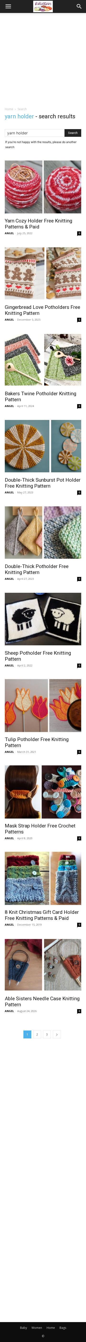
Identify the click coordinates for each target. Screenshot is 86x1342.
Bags (62, 1328)
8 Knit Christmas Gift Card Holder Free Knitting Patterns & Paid (42, 915)
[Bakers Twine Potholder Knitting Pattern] (43, 360)
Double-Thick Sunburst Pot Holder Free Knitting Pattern (43, 483)
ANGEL (9, 233)
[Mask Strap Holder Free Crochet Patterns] (43, 792)
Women (37, 1328)
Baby (23, 1328)
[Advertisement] (43, 58)
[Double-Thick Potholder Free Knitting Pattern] (43, 532)
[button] (8, 6)
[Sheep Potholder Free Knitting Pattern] (43, 619)
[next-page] (57, 1034)
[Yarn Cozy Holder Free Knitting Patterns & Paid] (43, 187)
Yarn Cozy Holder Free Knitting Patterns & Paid (38, 224)
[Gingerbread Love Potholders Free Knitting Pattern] (43, 273)
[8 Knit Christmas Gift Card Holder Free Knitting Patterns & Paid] (43, 878)
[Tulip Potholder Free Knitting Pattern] (43, 705)
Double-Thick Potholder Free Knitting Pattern (37, 569)
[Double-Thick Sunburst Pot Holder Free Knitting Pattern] (43, 446)
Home (9, 109)
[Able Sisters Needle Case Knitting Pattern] (43, 965)
